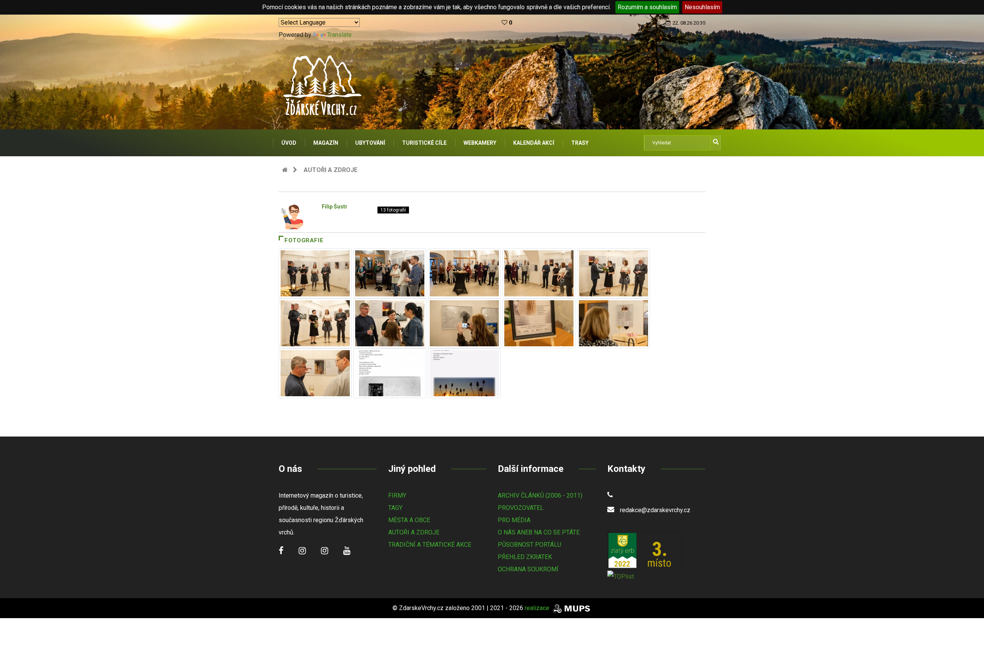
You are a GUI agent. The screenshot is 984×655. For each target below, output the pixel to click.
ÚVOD (288, 143)
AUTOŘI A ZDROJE (413, 532)
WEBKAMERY (480, 143)
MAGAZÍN (325, 143)
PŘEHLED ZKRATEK (525, 557)
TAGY (395, 507)
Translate (339, 34)
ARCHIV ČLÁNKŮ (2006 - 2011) (540, 495)
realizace (538, 608)
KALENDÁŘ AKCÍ (533, 143)
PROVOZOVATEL (521, 507)
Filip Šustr (334, 206)
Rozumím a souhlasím (647, 7)
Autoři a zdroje (330, 170)
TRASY (579, 143)
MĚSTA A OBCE (409, 520)
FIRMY (397, 495)
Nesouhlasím (702, 7)
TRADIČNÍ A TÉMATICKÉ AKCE (429, 544)
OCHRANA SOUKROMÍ (528, 569)
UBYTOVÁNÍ (370, 143)
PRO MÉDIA (514, 520)
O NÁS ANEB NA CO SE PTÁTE (539, 532)
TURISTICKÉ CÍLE (424, 143)
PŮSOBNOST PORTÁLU (529, 544)
